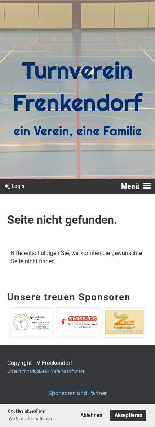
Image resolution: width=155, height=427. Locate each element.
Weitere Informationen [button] (30, 418)
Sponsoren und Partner (77, 393)
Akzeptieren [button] (128, 415)
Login (18, 186)
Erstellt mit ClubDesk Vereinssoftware (46, 371)
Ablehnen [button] (91, 415)
